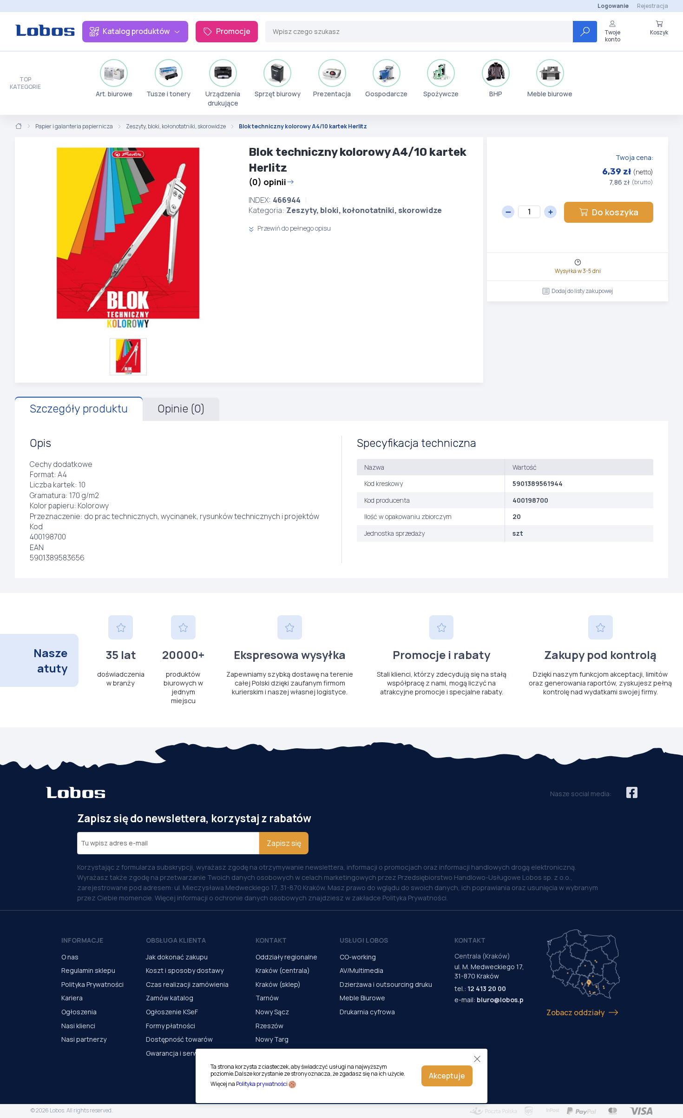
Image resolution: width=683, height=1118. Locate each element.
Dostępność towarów (179, 1039)
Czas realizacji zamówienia (187, 984)
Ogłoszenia (79, 1011)
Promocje (233, 31)
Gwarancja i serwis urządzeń (189, 1053)
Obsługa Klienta (176, 940)
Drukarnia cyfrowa (367, 1011)
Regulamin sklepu (88, 970)
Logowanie (613, 6)
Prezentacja (332, 93)
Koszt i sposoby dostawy (184, 970)
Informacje (82, 940)
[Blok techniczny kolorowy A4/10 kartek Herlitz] (128, 238)
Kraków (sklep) (278, 984)
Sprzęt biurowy (278, 93)
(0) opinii (267, 181)
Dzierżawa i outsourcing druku (386, 984)
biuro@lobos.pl (501, 999)
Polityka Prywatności (92, 984)
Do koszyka (615, 212)
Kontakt (271, 940)
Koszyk (659, 32)
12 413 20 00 (486, 988)
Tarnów (267, 997)
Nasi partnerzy (83, 1039)
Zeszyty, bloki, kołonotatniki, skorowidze (176, 126)
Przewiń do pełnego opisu (293, 228)
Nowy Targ (272, 1039)
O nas (70, 956)
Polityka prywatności (262, 1084)
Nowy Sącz (272, 1011)
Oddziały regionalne (286, 956)
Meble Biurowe (362, 997)
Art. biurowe (114, 93)
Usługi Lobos (364, 940)
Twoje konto (612, 35)
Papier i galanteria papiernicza (74, 126)
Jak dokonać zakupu (177, 956)
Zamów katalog (169, 997)
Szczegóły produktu (79, 408)
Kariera (72, 997)
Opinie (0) (181, 408)
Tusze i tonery (168, 93)
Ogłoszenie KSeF (172, 1011)
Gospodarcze (386, 93)
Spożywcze (441, 93)
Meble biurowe (549, 93)
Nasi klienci (78, 1025)
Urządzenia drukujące (222, 98)
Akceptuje (447, 1076)
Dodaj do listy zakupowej (582, 291)
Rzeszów (269, 1025)
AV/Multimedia (361, 970)
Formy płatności (170, 1025)
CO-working (358, 956)
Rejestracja (652, 6)
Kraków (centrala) (283, 970)
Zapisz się (284, 843)
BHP (495, 93)
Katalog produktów (136, 31)
